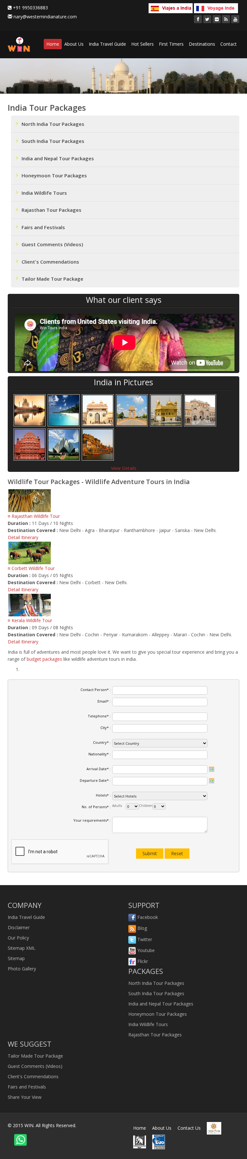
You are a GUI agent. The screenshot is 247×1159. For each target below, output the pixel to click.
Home (52, 44)
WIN (28, 1125)
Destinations (202, 44)
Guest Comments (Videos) (52, 244)
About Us (74, 44)
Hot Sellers (142, 44)
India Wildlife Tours (44, 193)
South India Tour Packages (53, 141)
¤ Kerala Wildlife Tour (30, 620)
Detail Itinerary (23, 537)
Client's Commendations (50, 261)
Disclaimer (19, 927)
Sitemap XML (21, 948)
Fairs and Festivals (43, 227)
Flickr (142, 961)
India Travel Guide (107, 44)
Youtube (145, 950)
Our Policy (18, 938)
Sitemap (16, 958)
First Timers (171, 44)
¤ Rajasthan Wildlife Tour (34, 516)
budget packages (44, 659)
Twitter (144, 939)
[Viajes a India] (171, 7)
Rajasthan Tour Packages (51, 210)
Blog (141, 928)
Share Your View (24, 1097)
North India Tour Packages (53, 124)
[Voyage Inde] (216, 7)
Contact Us (189, 1128)
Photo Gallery (22, 969)
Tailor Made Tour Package (52, 279)
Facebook (147, 917)
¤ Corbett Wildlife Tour (31, 568)
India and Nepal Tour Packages (58, 158)
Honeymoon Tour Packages (54, 175)
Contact (228, 44)
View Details (123, 468)
